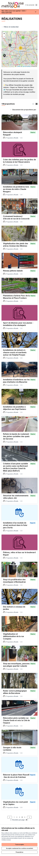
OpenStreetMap (26, 66)
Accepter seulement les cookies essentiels (19, 848)
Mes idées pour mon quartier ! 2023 (13, 11)
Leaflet (18, 66)
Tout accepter (19, 844)
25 (26, 820)
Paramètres (19, 852)
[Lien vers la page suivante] (29, 817)
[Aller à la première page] (15, 5)
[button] (3, 54)
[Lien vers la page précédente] (9, 817)
